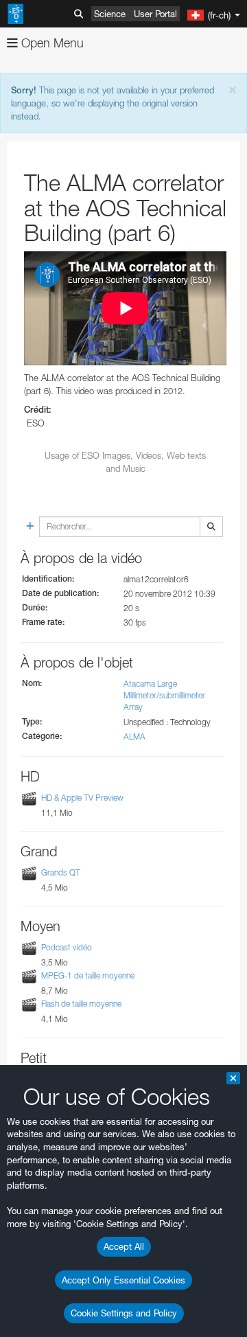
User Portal (155, 13)
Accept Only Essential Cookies (123, 1280)
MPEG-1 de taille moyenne (87, 975)
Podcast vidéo (66, 947)
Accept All (124, 1246)
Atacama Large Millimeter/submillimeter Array (164, 695)
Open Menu (51, 43)
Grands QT (60, 872)
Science (110, 13)
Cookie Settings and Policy (124, 1312)
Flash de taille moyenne (81, 1004)
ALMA (134, 736)
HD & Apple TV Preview (82, 797)
